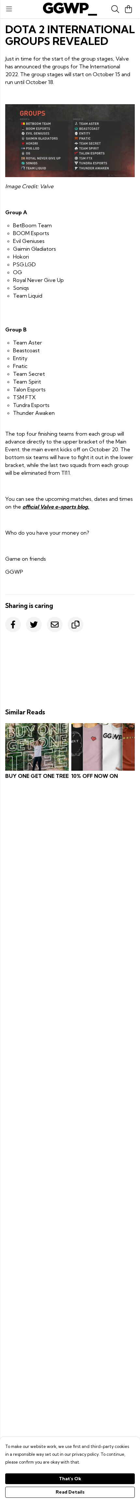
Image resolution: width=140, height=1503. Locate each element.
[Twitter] (34, 624)
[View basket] (128, 9)
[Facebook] (13, 624)
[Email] (55, 624)
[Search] (115, 9)
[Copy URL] (75, 624)
